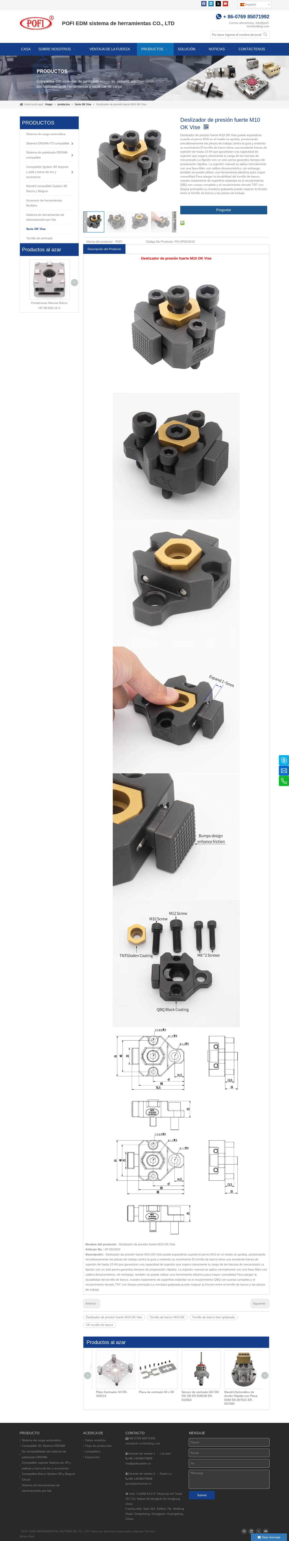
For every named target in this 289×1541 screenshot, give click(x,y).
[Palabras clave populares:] (265, 34)
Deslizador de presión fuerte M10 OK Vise (114, 1317)
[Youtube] (225, 3)
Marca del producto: (99, 241)
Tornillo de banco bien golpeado (213, 1317)
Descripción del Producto (104, 249)
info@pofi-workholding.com (258, 24)
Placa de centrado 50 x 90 (153, 1392)
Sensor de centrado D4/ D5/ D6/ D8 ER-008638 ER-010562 (197, 1395)
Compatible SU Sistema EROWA (43, 1445)
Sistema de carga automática (41, 1440)
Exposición (92, 1457)
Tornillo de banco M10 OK (167, 1317)
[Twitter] (218, 3)
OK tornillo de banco (99, 1324)
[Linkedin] (211, 3)
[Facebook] (203, 3)
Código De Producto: (160, 241)
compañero (92, 1451)
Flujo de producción (98, 1445)
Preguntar (223, 210)
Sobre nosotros (95, 1440)
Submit (201, 1495)
